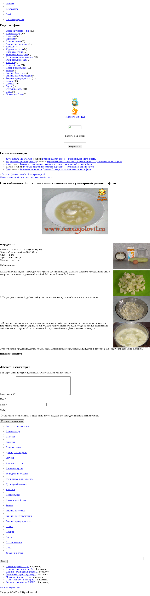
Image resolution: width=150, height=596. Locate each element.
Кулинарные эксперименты (19, 57)
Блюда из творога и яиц (17, 31)
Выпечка (10, 36)
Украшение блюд (14, 94)
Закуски (10, 46)
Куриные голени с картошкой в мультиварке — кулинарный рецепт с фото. (84, 161)
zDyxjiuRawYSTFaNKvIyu (19, 159)
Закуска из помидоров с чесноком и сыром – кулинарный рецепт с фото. (56, 164)
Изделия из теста (14, 49)
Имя (3, 399)
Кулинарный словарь (16, 60)
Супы (9, 91)
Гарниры (10, 38)
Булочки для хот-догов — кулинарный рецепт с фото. (69, 159)
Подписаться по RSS (75, 117)
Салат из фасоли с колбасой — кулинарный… (25, 174)
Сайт (2, 410)
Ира (8, 164)
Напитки (10, 62)
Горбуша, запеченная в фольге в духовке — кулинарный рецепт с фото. (58, 166)
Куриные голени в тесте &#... (20, 569)
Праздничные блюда (16, 67)
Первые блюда (13, 65)
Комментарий (8, 394)
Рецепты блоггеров (15, 73)
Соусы (9, 86)
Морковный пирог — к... (18, 577)
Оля (8, 169)
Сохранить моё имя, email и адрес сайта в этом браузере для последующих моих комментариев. (51, 415)
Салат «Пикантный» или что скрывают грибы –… (25, 177)
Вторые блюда (13, 33)
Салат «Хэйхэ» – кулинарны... (21, 579)
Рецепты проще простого (18, 78)
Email (3, 404)
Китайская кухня (14, 52)
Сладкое (10, 83)
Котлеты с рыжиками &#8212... (21, 582)
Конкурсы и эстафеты (17, 54)
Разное (9, 70)
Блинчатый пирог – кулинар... (21, 574)
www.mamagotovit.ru (10, 587)
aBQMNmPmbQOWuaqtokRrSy (21, 161)
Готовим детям (13, 41)
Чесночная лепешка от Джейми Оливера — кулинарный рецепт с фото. (55, 169)
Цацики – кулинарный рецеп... (21, 571)
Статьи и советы (14, 89)
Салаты (9, 81)
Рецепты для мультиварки (19, 75)
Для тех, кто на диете (16, 44)
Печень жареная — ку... (17, 566)
